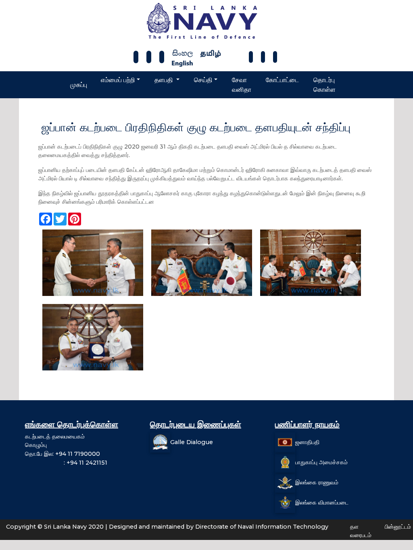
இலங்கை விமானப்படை (321, 502)
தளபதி (164, 80)
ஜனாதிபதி (307, 442)
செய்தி (203, 80)
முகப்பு (78, 85)
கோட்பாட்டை (282, 80)
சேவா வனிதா (241, 84)
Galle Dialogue (191, 442)
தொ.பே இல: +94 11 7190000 (62, 453)
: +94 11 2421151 (66, 462)
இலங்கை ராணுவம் (316, 482)
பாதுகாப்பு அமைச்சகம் (321, 462)
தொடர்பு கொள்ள (324, 84)
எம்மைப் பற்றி (118, 80)
